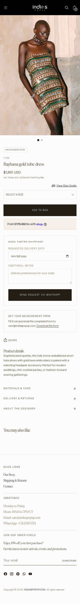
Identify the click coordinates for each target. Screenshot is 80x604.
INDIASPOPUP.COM (34, 589)
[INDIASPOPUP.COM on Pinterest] (18, 575)
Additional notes (20, 265)
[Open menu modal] (6, 8)
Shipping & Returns (15, 480)
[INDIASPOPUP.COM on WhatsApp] (24, 575)
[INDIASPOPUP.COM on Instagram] (12, 575)
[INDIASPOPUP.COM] (40, 8)
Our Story (9, 474)
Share (13, 340)
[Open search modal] (66, 8)
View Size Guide (67, 185)
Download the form (48, 325)
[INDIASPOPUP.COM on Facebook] (5, 575)
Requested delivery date (26, 248)
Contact (8, 486)
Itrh (6, 158)
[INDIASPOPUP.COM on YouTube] (30, 575)
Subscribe (69, 560)
